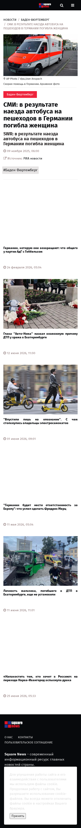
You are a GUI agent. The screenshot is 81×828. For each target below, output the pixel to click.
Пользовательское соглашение (28, 742)
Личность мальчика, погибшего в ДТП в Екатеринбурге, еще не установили (40, 592)
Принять (17, 816)
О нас (8, 737)
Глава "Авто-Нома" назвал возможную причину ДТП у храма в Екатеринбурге (40, 335)
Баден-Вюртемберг (35, 19)
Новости (9, 19)
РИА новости (32, 158)
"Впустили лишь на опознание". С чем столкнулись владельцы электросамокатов (40, 421)
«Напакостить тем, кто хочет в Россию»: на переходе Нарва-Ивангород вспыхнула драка (40, 678)
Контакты (25, 737)
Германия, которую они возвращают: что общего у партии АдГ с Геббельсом (40, 249)
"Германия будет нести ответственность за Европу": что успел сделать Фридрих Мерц (40, 506)
